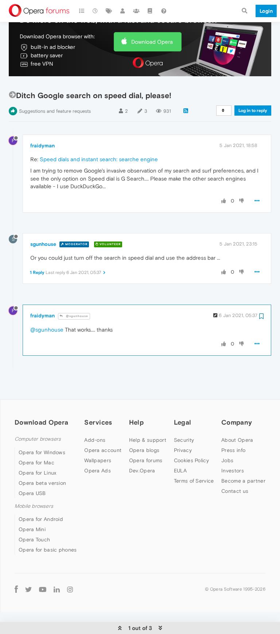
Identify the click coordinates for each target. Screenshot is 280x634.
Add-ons (94, 440)
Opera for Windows (42, 452)
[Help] (164, 11)
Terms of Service (194, 481)
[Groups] (136, 11)
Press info (233, 450)
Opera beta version (42, 483)
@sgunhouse (76, 316)
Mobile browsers (34, 506)
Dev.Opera (142, 470)
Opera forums (146, 460)
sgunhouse (43, 244)
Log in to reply (252, 110)
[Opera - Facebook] (16, 589)
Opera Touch (34, 539)
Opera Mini (32, 529)
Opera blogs (144, 450)
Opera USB (32, 493)
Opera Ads (97, 470)
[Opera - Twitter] (28, 589)
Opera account (102, 450)
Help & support (147, 440)
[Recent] (95, 11)
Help (136, 422)
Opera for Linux (38, 473)
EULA (180, 470)
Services (98, 422)
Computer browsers (38, 439)
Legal (182, 422)
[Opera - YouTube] (42, 589)
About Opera (237, 440)
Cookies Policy (191, 460)
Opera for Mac (36, 462)
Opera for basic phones (48, 550)
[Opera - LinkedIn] (56, 589)
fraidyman (42, 145)
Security (184, 440)
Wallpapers (97, 460)
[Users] (123, 11)
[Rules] (150, 11)
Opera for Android (41, 519)
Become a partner (243, 481)
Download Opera (152, 42)
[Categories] (82, 11)
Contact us (234, 491)
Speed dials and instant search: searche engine (99, 159)
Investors (232, 470)
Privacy (183, 450)
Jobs (227, 460)
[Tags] (109, 11)
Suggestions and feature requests (55, 111)
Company (236, 422)
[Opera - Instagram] (70, 589)
